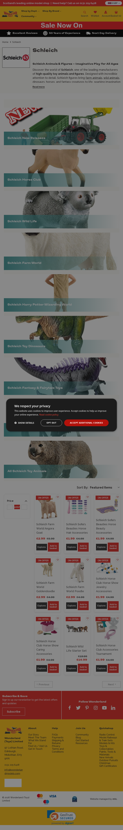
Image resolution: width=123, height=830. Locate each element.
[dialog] (61, 415)
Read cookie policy (48, 414)
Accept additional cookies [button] (86, 422)
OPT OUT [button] (51, 422)
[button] (24, 422)
